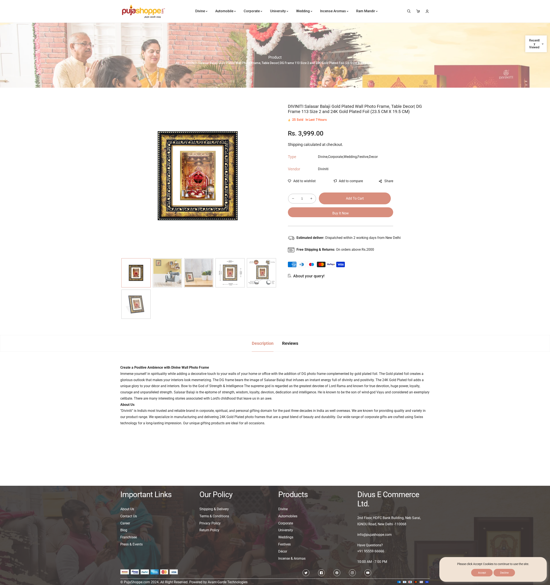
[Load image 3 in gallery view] (198, 272)
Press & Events (131, 544)
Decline (504, 572)
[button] (408, 11)
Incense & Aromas (292, 558)
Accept (482, 572)
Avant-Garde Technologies (228, 582)
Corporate (285, 523)
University (285, 530)
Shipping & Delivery (214, 509)
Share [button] (388, 181)
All (177, 63)
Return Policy (209, 530)
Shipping (295, 144)
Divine (283, 509)
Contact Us (128, 516)
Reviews (290, 343)
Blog (123, 530)
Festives (284, 544)
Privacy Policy (210, 523)
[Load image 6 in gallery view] (136, 304)
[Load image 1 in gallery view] (136, 272)
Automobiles (287, 516)
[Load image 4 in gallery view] (230, 272)
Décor (282, 551)
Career (125, 523)
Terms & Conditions (214, 516)
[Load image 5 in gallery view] (261, 272)
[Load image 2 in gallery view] (167, 272)
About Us (127, 509)
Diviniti (323, 169)
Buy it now (340, 213)
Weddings (285, 537)
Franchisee (128, 537)
